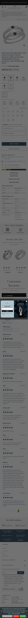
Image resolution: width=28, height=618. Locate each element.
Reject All (16, 616)
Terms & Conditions (16, 613)
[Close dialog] (26, 301)
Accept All (23, 616)
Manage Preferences (7, 616)
